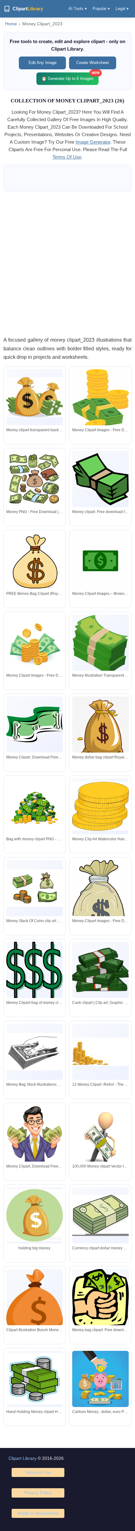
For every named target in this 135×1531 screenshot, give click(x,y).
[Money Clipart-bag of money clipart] (34, 970)
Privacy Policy (37, 1492)
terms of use (66, 157)
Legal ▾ (122, 8)
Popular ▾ (101, 8)
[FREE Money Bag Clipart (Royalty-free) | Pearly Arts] (34, 561)
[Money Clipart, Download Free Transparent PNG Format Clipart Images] (34, 724)
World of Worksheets (38, 1513)
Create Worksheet (92, 62)
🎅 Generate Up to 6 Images (70, 76)
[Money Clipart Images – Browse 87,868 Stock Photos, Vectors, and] (100, 561)
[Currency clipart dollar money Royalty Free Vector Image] (100, 1215)
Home (11, 24)
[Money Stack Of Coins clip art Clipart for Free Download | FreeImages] (34, 888)
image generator (93, 142)
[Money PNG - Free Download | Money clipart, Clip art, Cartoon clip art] (34, 479)
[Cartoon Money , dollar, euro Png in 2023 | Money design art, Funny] (100, 1379)
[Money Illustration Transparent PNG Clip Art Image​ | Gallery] (100, 645)
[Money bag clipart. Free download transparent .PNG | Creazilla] (100, 1299)
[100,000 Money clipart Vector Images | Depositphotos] (100, 1146)
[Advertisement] (67, 263)
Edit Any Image (43, 62)
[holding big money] (34, 1215)
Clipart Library (22, 1458)
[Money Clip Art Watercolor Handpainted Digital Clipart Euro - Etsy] (100, 806)
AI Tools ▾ (77, 8)
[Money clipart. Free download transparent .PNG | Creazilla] (100, 479)
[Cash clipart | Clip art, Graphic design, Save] (100, 970)
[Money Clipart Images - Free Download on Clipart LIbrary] (100, 399)
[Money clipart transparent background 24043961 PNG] (34, 397)
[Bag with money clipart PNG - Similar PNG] (34, 806)
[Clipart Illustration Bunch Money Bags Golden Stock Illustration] (34, 1304)
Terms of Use (38, 1472)
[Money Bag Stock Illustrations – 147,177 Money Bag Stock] (34, 1051)
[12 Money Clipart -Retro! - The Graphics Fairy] (100, 1052)
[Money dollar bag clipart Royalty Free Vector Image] (100, 730)
